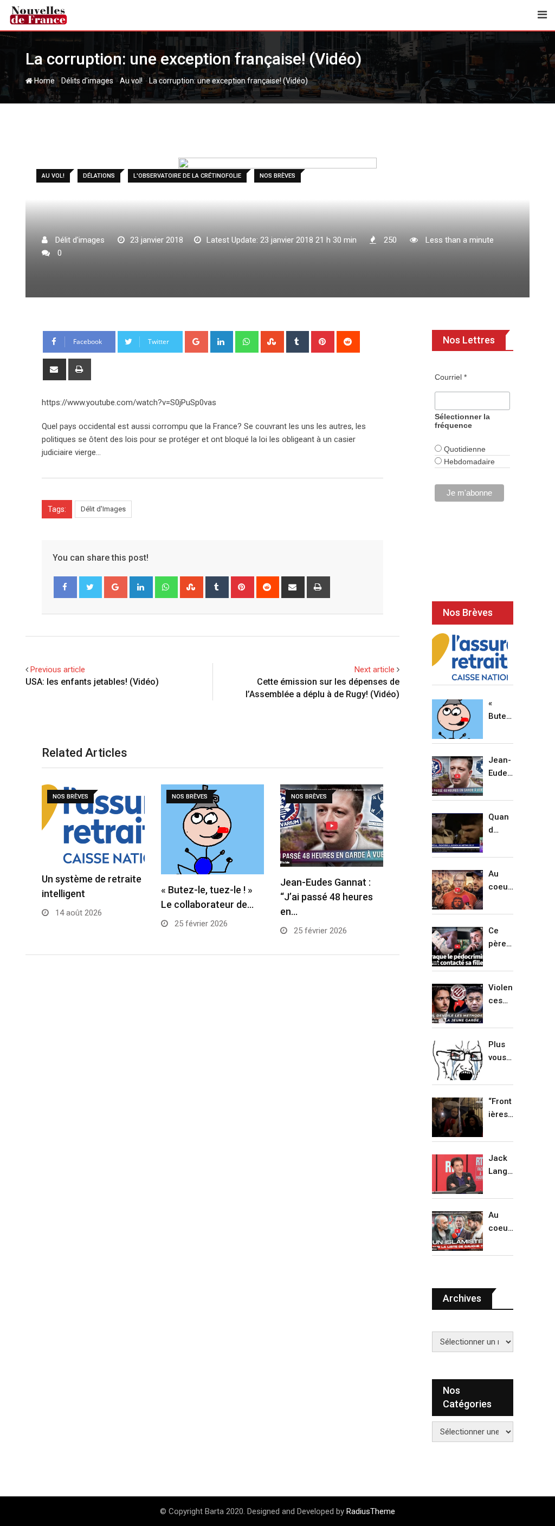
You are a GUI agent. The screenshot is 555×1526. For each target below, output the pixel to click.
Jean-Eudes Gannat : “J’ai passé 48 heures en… (326, 896)
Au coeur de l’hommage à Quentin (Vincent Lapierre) (500, 881)
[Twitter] (90, 587)
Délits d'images (87, 80)
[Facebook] (65, 587)
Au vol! (131, 80)
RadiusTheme (370, 1511)
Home (44, 80)
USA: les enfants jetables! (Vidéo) (92, 682)
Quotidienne (464, 449)
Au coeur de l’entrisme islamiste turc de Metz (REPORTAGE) (500, 1222)
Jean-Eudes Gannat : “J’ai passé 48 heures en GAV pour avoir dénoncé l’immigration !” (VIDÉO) (500, 767)
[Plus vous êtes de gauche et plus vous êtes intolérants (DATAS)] (457, 1060)
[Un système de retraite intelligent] (470, 657)
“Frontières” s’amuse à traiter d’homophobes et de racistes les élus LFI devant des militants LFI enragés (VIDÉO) (500, 1108)
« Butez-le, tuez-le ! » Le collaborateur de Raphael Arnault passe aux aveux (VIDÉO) (500, 710)
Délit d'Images (103, 509)
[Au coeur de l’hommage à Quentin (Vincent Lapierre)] (457, 890)
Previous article (57, 669)
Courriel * (451, 377)
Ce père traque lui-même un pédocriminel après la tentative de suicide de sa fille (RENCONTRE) (500, 938)
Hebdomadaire (468, 461)
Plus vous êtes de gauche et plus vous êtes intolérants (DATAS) (500, 1052)
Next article (374, 669)
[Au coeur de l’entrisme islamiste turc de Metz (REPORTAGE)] (457, 1231)
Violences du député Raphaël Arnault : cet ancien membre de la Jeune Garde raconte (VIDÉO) (500, 995)
